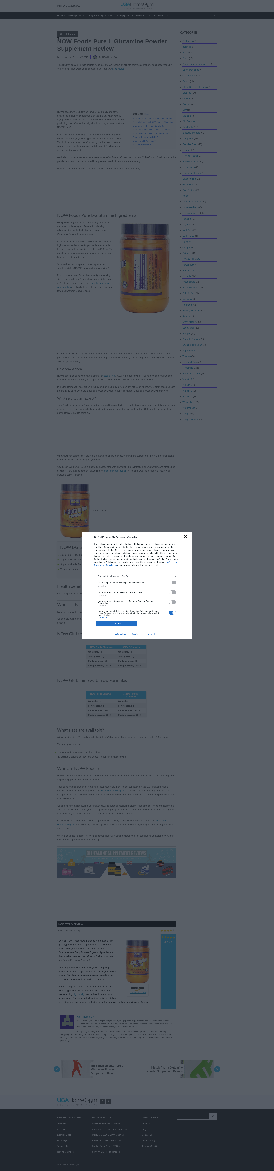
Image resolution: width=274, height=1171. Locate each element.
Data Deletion (121, 634)
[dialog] (137, 585)
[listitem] (137, 576)
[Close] (186, 537)
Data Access (137, 634)
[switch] (172, 582)
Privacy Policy (153, 634)
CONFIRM (116, 624)
